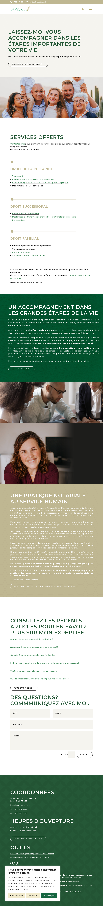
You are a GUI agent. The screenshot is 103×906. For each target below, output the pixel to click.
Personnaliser (16, 895)
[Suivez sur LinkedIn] (12, 863)
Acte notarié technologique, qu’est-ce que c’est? (34, 647)
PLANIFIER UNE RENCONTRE (27, 64)
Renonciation (18, 220)
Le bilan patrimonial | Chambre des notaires (30, 857)
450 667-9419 (21, 809)
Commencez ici (20, 369)
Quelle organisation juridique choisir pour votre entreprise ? (39, 679)
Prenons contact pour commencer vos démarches (44, 586)
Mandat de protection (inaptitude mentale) (33, 179)
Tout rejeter (32, 895)
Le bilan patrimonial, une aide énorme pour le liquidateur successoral (44, 663)
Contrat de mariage (21, 252)
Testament (17, 176)
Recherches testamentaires (25, 213)
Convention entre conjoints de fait (28, 255)
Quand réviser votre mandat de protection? (31, 639)
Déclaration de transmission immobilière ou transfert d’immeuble (44, 217)
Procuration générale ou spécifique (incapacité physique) (40, 182)
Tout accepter (49, 895)
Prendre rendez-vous (27, 839)
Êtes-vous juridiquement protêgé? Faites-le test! (32, 854)
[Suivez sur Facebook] (18, 863)
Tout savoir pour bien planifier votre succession (33, 671)
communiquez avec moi (71, 877)
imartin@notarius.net (20, 805)
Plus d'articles (23, 688)
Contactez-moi (17, 144)
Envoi (83, 755)
